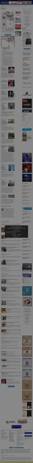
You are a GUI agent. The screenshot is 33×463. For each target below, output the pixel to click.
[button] (16, 230)
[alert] (16, 231)
